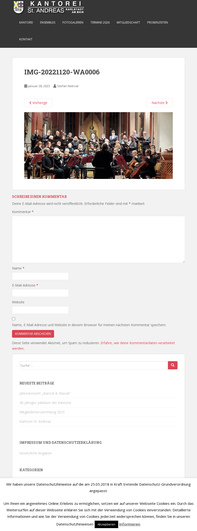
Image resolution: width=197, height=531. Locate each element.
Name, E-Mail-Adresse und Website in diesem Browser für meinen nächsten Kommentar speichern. (89, 325)
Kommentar (23, 211)
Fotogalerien (72, 22)
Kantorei (26, 22)
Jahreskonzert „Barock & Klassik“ (45, 393)
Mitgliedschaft (128, 22)
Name (18, 268)
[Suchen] (173, 365)
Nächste (159, 102)
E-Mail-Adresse (25, 285)
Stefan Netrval (67, 86)
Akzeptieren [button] (106, 524)
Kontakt (25, 39)
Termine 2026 (100, 22)
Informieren (129, 524)
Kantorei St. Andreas (35, 421)
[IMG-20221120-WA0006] (98, 145)
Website (18, 302)
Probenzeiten (157, 22)
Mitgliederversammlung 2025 (42, 412)
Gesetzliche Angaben (35, 453)
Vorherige (39, 102)
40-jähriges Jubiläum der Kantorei (45, 402)
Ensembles (47, 22)
